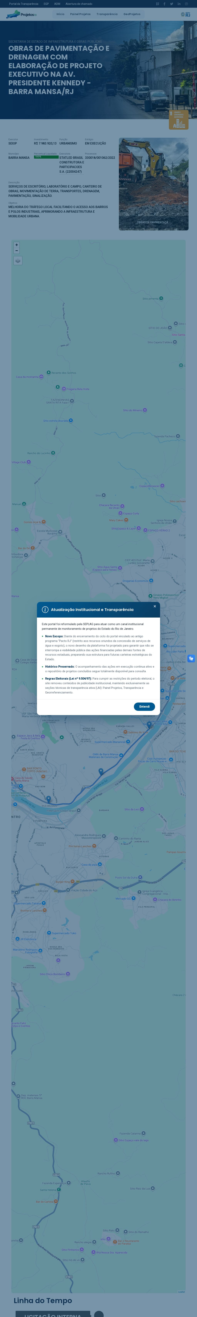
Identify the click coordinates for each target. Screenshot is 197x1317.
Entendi (144, 706)
